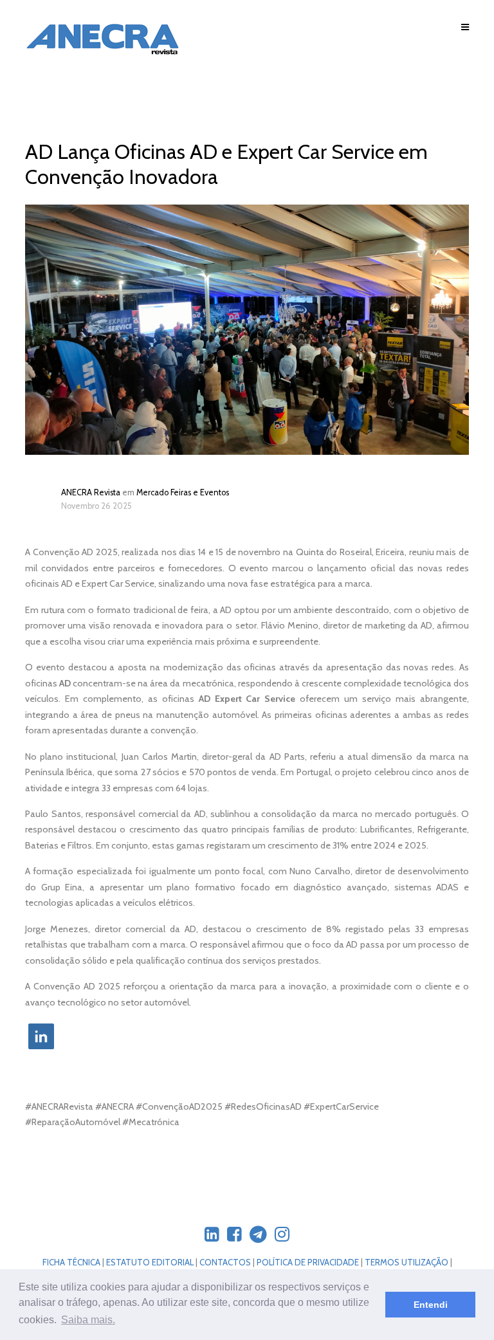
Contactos (225, 1262)
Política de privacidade (308, 1262)
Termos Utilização (406, 1262)
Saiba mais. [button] (88, 1319)
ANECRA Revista (90, 492)
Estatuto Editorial (150, 1262)
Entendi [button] (431, 1304)
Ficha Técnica (71, 1262)
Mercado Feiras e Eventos (182, 492)
